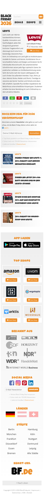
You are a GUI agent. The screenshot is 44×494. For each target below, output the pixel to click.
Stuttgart (32, 438)
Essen (11, 448)
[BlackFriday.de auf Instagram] (19, 384)
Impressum (35, 490)
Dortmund (32, 443)
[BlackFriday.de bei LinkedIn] (31, 384)
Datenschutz (21, 144)
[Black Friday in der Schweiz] (32, 416)
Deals (19, 22)
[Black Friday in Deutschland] (11, 416)
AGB (23, 493)
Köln (32, 434)
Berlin (11, 429)
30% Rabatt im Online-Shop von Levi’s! (27, 218)
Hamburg (33, 429)
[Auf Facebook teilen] (5, 98)
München (11, 434)
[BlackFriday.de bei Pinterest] (25, 384)
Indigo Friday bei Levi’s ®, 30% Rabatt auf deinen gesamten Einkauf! (28, 161)
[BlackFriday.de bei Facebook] (12, 384)
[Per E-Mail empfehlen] (33, 98)
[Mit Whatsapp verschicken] (12, 98)
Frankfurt (11, 438)
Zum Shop (35, 51)
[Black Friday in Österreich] (22, 416)
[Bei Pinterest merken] (19, 98)
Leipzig (32, 448)
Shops (31, 22)
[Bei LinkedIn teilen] (26, 98)
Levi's (6, 128)
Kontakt (29, 493)
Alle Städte (32, 453)
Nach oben (23, 483)
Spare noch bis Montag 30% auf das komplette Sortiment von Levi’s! (27, 200)
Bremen (11, 453)
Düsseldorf (11, 443)
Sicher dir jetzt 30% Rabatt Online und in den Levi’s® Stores (28, 180)
